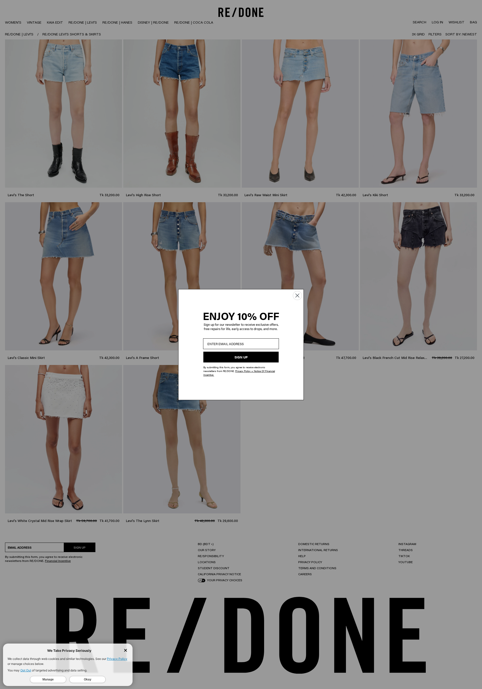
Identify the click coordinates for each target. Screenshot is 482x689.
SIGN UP (241, 357)
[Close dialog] (297, 295)
